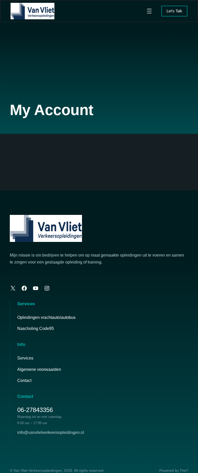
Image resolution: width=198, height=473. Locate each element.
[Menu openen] (149, 11)
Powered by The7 (173, 470)
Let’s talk (174, 11)
